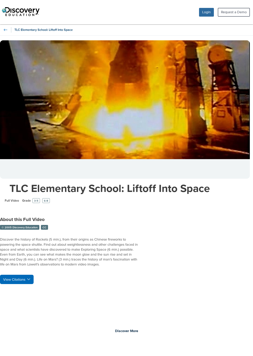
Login (206, 12)
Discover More (126, 331)
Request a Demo (234, 12)
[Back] (5, 30)
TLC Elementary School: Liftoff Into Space (109, 188)
